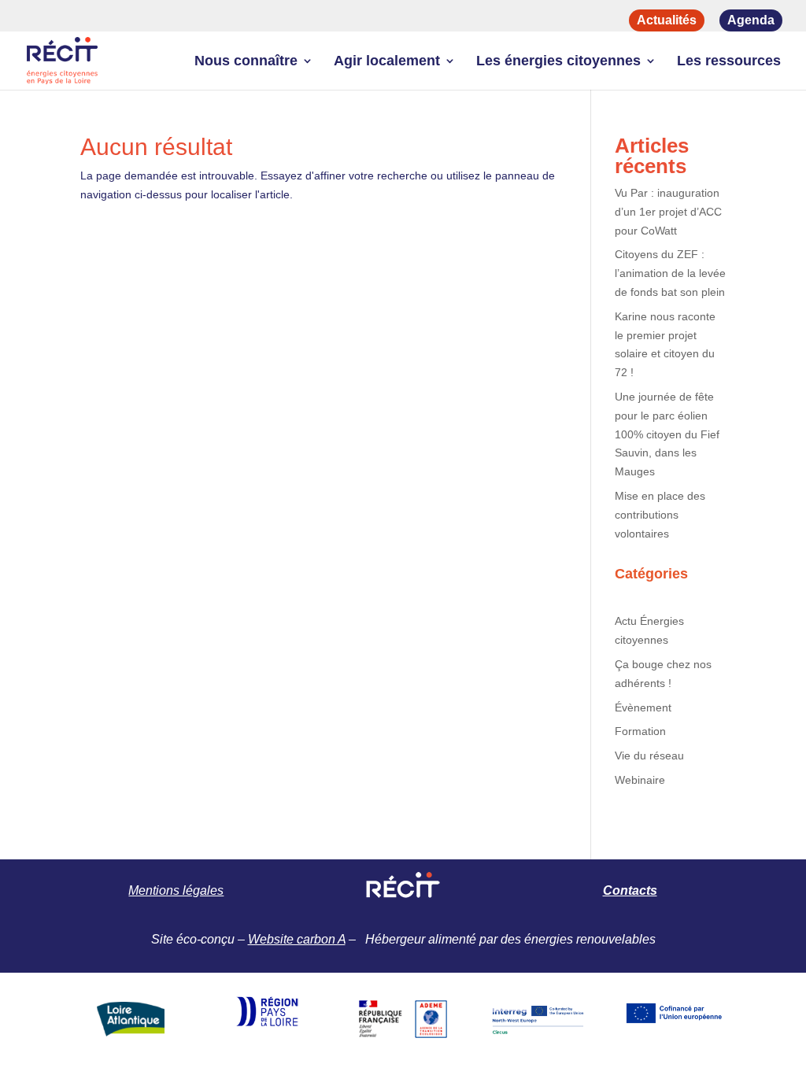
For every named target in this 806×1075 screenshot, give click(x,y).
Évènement (643, 707)
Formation (640, 731)
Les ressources (729, 61)
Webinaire (640, 780)
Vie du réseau (649, 755)
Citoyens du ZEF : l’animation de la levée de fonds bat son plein (670, 273)
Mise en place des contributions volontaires (660, 514)
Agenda (751, 20)
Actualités (667, 20)
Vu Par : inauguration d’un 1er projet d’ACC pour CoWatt (668, 212)
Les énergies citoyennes (558, 61)
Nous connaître (246, 61)
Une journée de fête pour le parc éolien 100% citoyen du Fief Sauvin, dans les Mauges (667, 434)
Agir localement (387, 61)
